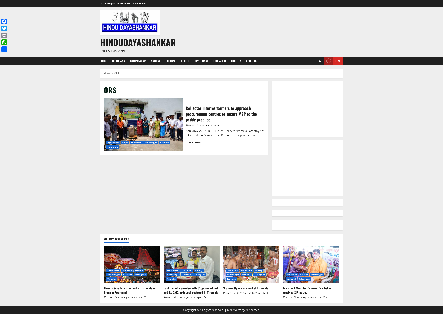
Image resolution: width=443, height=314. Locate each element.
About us (251, 61)
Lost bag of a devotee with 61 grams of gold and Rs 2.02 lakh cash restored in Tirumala (191, 290)
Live (337, 61)
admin (191, 125)
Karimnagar (138, 61)
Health (185, 61)
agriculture (113, 142)
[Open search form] (320, 61)
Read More (196, 143)
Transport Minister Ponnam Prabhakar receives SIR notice (307, 290)
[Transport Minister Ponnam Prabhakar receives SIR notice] (311, 264)
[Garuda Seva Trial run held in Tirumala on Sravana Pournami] (132, 264)
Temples (111, 278)
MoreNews (234, 310)
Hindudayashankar (138, 42)
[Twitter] (4, 28)
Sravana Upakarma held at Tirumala (245, 288)
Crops (125, 142)
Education (219, 61)
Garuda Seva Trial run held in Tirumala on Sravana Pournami (130, 290)
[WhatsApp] (4, 42)
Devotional (201, 61)
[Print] (4, 35)
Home (103, 61)
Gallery (236, 61)
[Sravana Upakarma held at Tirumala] (251, 264)
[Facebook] (4, 21)
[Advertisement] (307, 109)
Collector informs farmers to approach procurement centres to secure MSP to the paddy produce (143, 124)
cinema (171, 61)
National (156, 61)
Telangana (118, 61)
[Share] (4, 49)
